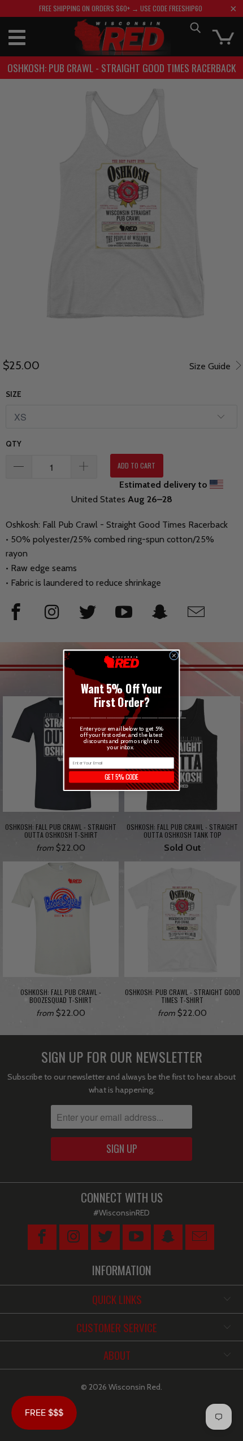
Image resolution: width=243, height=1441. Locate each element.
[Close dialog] (174, 656)
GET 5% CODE (121, 777)
